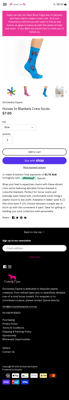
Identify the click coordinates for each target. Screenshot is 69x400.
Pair (4, 121)
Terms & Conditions (13, 327)
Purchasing (8, 319)
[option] (11, 91)
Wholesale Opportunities (16, 339)
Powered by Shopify (12, 369)
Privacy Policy (10, 323)
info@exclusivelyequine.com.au (19, 306)
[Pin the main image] (21, 217)
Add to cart (34, 151)
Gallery (6, 347)
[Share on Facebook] (13, 217)
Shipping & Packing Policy (16, 331)
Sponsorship (9, 335)
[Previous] (3, 91)
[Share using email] (25, 217)
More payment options (34, 167)
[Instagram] (9, 266)
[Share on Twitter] (17, 217)
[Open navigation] (4, 4)
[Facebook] (4, 266)
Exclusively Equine (12, 102)
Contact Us (8, 351)
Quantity (6, 134)
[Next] (65, 91)
